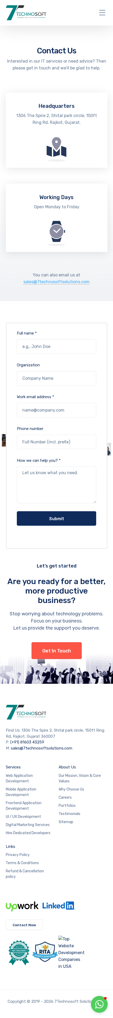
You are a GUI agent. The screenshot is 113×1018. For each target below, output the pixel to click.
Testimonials (69, 814)
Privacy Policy (18, 855)
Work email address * (35, 396)
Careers (65, 797)
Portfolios (67, 805)
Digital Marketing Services (28, 825)
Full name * (27, 333)
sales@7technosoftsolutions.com (56, 281)
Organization (28, 365)
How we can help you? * (39, 460)
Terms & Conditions (22, 863)
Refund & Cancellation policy (25, 874)
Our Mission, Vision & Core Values (80, 778)
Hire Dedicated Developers (28, 833)
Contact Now (24, 925)
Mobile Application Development (21, 792)
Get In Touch (56, 651)
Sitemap (66, 822)
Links (10, 846)
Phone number (30, 428)
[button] (99, 1004)
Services (13, 767)
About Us (67, 767)
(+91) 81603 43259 (27, 742)
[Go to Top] (82, 1006)
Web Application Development (19, 778)
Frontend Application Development (24, 806)
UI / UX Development (23, 816)
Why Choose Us (71, 789)
